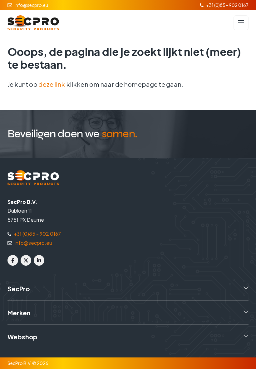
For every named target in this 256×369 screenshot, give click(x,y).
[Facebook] (12, 260)
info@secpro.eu (31, 5)
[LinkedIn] (39, 260)
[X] (26, 260)
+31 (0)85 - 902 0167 (227, 5)
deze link (51, 84)
